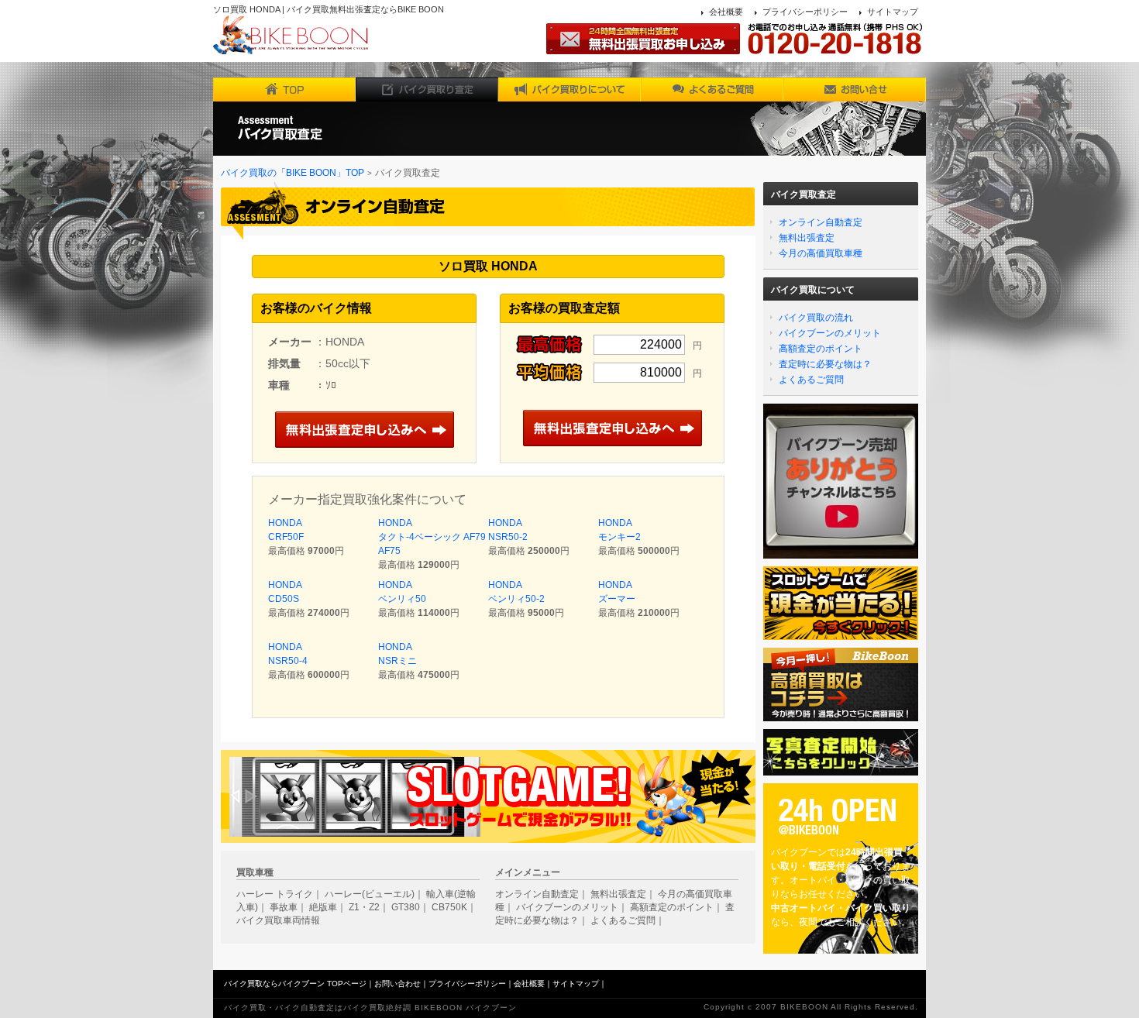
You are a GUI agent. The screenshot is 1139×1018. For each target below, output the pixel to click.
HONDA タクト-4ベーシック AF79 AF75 (432, 537)
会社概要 (726, 11)
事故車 (284, 907)
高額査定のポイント (820, 348)
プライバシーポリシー (805, 11)
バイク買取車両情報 (278, 920)
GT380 (405, 907)
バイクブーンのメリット (830, 333)
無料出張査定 (806, 237)
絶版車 (323, 907)
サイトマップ (892, 11)
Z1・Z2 (364, 907)
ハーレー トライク (274, 894)
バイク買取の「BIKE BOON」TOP (292, 172)
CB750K (449, 907)
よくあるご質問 (811, 379)
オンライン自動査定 (820, 222)
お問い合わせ (397, 983)
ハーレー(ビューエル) (370, 894)
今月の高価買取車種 (820, 253)
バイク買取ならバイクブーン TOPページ (295, 983)
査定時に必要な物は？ (825, 364)
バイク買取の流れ (816, 317)
